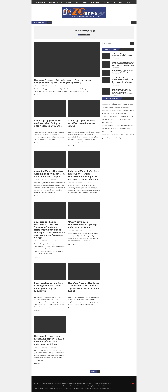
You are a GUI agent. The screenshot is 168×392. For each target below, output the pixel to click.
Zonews (37, 86)
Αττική (59, 2)
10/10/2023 (45, 241)
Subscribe (131, 383)
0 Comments (53, 86)
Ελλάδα (68, 2)
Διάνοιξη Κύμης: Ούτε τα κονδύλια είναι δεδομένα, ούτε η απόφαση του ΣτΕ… (48, 123)
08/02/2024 (79, 129)
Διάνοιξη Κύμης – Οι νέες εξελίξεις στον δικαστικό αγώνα (81, 123)
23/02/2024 (45, 129)
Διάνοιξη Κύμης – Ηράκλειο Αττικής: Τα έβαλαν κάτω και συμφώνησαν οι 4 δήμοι (49, 174)
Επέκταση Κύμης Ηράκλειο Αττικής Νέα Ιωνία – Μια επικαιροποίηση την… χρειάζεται (48, 286)
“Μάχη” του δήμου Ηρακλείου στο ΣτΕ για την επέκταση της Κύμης (82, 224)
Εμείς (128, 2)
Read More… (37, 95)
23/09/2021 (45, 347)
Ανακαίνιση (105, 104)
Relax (84, 2)
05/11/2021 (45, 294)
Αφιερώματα (95, 2)
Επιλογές (52, 2)
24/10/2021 (79, 294)
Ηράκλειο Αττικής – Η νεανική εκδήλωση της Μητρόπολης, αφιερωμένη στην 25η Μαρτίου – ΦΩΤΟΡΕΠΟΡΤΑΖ (117, 119)
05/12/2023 (79, 182)
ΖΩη (77, 2)
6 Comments (87, 294)
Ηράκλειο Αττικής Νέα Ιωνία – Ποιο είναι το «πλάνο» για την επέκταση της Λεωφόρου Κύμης (83, 286)
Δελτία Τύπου (117, 2)
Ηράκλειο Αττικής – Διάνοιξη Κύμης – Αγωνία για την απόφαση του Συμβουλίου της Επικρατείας (62, 81)
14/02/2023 (79, 230)
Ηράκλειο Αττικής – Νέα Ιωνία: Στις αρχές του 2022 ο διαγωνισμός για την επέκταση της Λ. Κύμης (49, 340)
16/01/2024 (45, 179)
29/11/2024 (45, 86)
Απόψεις (106, 2)
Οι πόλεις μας (40, 2)
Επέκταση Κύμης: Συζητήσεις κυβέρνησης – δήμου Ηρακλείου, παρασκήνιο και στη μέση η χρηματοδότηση (84, 175)
